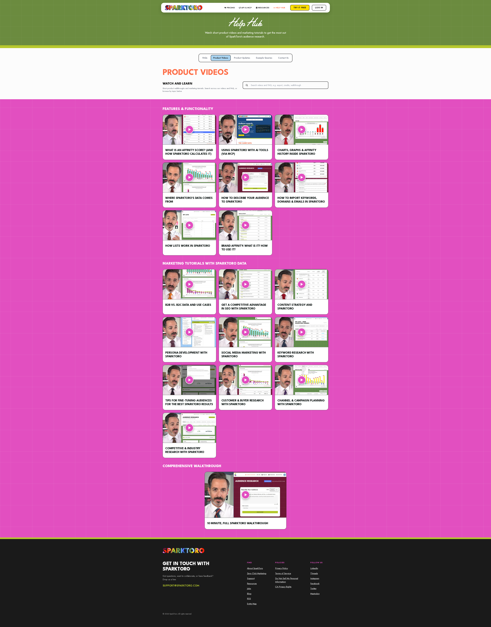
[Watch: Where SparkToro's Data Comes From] (189, 177)
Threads (314, 573)
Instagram (314, 578)
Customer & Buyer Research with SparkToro (242, 402)
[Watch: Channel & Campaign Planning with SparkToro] (301, 380)
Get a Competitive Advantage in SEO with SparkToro (243, 307)
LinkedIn (314, 568)
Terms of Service (283, 573)
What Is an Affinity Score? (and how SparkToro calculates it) (189, 152)
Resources (252, 583)
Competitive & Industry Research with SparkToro (184, 450)
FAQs (204, 57)
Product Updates (242, 57)
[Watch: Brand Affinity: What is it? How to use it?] (245, 225)
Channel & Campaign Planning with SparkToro (301, 402)
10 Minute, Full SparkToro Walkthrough (237, 523)
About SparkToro (255, 568)
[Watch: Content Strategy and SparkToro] (301, 284)
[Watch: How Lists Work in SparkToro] (189, 225)
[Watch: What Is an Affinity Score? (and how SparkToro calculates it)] (189, 130)
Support (251, 578)
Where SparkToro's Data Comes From (189, 200)
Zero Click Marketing (256, 573)
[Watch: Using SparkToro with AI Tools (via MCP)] (245, 130)
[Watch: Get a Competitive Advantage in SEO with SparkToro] (245, 284)
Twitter (313, 588)
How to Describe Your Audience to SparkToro (245, 200)
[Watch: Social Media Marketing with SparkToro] (245, 332)
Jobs (249, 588)
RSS (249, 598)
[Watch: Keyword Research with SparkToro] (301, 332)
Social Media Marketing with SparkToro (243, 354)
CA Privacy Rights (283, 586)
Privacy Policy (281, 568)
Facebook (314, 583)
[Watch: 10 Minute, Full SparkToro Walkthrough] (245, 495)
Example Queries (264, 57)
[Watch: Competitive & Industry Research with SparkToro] (189, 428)
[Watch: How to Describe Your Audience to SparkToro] (245, 177)
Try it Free (299, 7)
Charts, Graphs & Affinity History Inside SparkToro (296, 152)
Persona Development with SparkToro (186, 354)
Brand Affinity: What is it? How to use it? (244, 248)
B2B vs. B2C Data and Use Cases (188, 305)
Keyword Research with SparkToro (295, 354)
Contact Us (283, 57)
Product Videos (220, 57)
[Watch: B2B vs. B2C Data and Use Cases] (189, 284)
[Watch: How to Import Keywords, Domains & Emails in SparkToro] (301, 177)
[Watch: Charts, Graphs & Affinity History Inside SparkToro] (301, 130)
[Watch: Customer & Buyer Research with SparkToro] (245, 380)
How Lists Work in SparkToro (187, 246)
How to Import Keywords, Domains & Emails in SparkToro (301, 200)
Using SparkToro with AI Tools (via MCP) (244, 152)
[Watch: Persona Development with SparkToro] (189, 332)
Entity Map (252, 603)
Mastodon (315, 593)
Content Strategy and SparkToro (294, 307)
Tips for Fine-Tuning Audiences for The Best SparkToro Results (189, 402)
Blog (249, 593)
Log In (319, 7)
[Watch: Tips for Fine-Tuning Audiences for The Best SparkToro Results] (189, 380)
